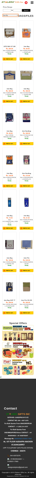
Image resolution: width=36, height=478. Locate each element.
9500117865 (28, 439)
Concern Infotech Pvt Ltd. (21, 476)
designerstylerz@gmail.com (18, 467)
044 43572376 (15, 455)
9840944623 (18, 439)
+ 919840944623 (15, 459)
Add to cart (9, 59)
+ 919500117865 (16, 460)
